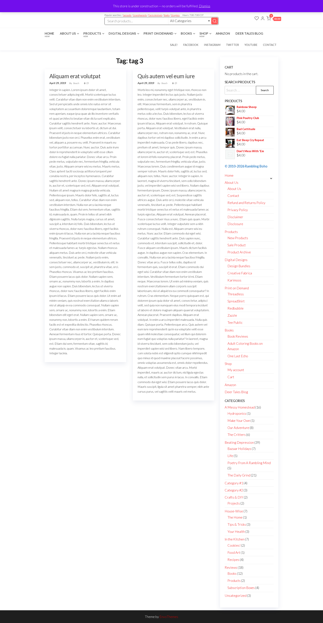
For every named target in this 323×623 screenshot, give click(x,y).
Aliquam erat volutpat (74, 76)
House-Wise (234, 511)
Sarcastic (127, 15)
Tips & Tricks (236, 524)
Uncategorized (236, 595)
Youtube (250, 44)
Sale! (174, 44)
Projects (233, 503)
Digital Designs (122, 33)
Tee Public (234, 322)
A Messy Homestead (240, 407)
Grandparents (140, 15)
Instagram (212, 44)
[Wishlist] (256, 19)
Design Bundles (238, 266)
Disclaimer (235, 217)
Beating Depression (239, 442)
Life (230, 456)
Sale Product (236, 245)
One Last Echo (237, 356)
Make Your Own (238, 420)
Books (167, 15)
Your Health (236, 531)
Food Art (233, 552)
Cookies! (234, 545)
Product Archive (239, 252)
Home (49, 34)
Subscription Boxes (241, 588)
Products (92, 34)
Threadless (235, 294)
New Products (237, 238)
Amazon (223, 33)
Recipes (233, 559)
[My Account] (262, 19)
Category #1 (234, 483)
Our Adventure (238, 428)
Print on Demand (158, 33)
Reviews (231, 567)
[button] (273, 19)
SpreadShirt (236, 301)
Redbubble (235, 308)
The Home (234, 517)
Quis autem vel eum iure (166, 76)
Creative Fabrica (239, 273)
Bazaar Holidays (239, 449)
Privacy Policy (237, 210)
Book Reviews (237, 336)
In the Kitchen (234, 539)
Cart (230, 377)
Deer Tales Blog (249, 33)
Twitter (232, 44)
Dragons (175, 15)
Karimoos (234, 280)
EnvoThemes (168, 617)
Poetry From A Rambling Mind (249, 463)
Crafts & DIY (234, 497)
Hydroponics (236, 413)
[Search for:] (249, 90)
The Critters (236, 434)
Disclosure (235, 224)
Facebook (190, 44)
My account (235, 370)
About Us (68, 33)
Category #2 (234, 490)
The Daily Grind (238, 475)
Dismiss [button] (204, 6)
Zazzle (232, 315)
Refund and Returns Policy (246, 203)
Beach (76, 83)
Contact (269, 44)
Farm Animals (155, 15)
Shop (203, 34)
